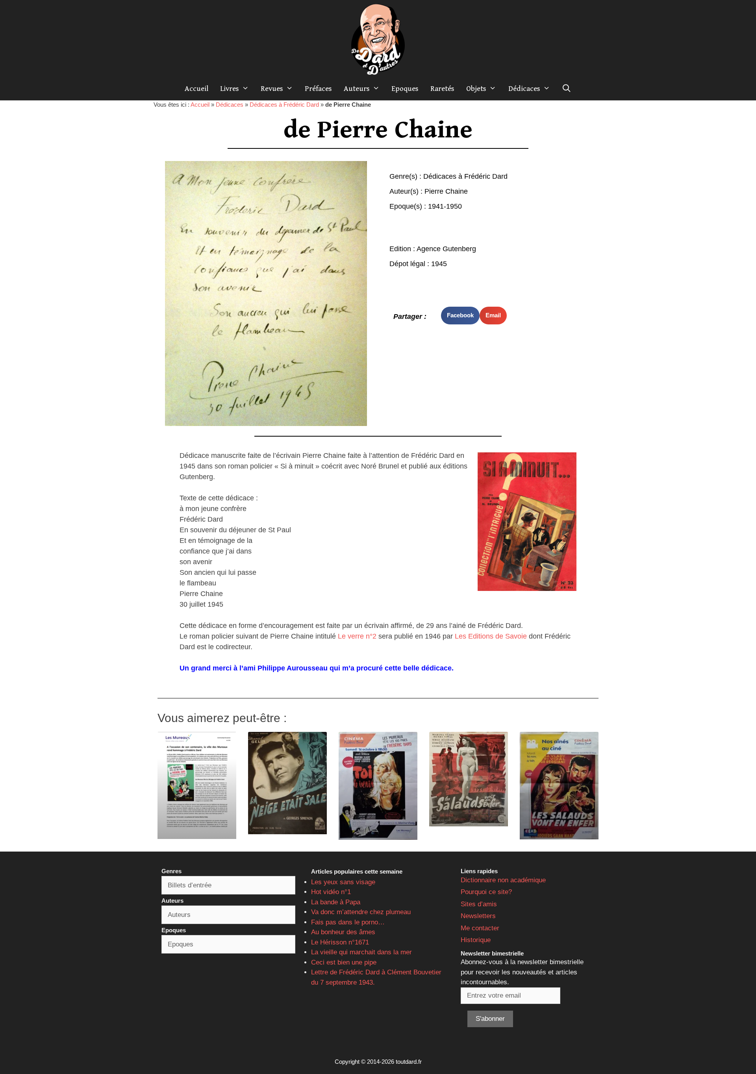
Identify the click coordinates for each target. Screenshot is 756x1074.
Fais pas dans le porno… (348, 922)
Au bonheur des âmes (343, 932)
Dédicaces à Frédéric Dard (284, 104)
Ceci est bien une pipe (343, 962)
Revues (272, 88)
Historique (476, 940)
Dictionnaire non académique (503, 880)
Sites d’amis (479, 904)
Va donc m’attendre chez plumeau (361, 912)
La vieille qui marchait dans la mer (361, 952)
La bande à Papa (335, 902)
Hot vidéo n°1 (331, 892)
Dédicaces (524, 88)
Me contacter (480, 928)
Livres (229, 88)
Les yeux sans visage (343, 882)
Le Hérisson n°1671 (340, 942)
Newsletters (478, 916)
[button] (460, 315)
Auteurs (357, 88)
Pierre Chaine (446, 191)
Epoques (405, 88)
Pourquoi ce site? (486, 892)
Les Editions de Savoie (491, 636)
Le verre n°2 (357, 636)
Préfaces (318, 88)
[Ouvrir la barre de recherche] (566, 88)
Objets (476, 88)
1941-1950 (445, 206)
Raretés (442, 88)
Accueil (196, 88)
